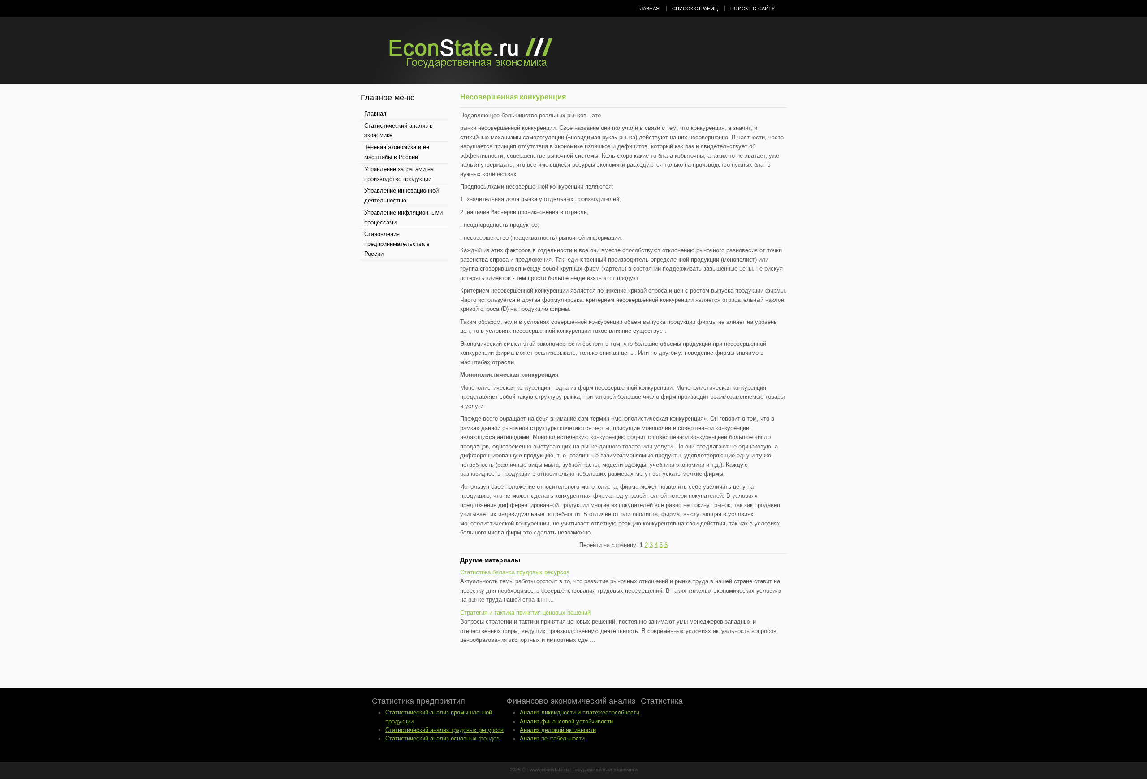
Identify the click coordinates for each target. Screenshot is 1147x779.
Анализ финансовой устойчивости (566, 721)
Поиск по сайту (752, 8)
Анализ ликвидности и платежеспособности (579, 712)
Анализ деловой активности (558, 730)
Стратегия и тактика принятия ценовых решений (525, 612)
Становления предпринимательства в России (397, 244)
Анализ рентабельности (552, 738)
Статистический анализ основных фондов (442, 738)
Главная (649, 8)
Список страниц (695, 8)
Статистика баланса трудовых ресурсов (514, 572)
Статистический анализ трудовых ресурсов (444, 730)
